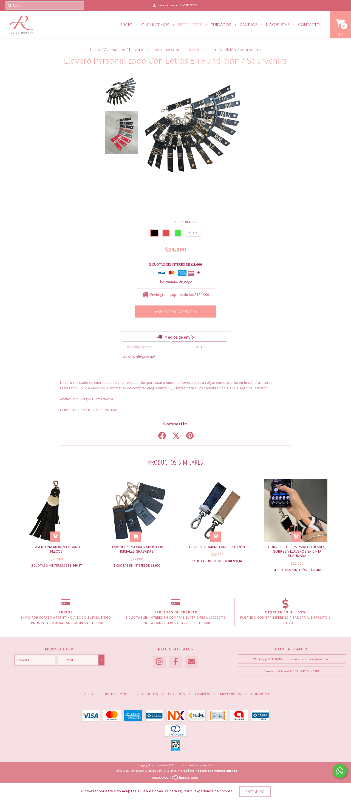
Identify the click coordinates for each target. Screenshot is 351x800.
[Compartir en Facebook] (162, 436)
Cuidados (220, 24)
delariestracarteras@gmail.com (310, 659)
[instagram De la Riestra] (159, 662)
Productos (189, 24)
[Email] (191, 662)
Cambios (248, 24)
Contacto (308, 24)
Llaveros (137, 49)
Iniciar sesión (189, 5)
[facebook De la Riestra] (175, 662)
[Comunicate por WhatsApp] (340, 771)
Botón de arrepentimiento (217, 771)
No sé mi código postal (138, 357)
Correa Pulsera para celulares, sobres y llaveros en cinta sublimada (297, 551)
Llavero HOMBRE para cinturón (217, 546)
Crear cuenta (168, 5)
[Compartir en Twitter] (176, 436)
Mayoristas (277, 24)
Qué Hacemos (154, 24)
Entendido (255, 791)
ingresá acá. (186, 771)
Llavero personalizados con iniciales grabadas (137, 549)
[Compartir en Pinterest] (190, 436)
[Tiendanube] (176, 779)
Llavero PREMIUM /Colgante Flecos (56, 549)
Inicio (126, 24)
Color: (184, 222)
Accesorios (114, 49)
